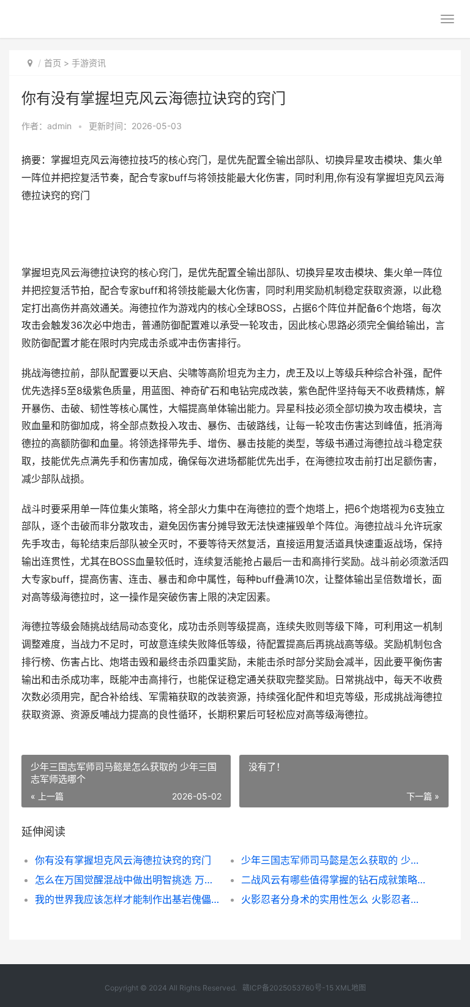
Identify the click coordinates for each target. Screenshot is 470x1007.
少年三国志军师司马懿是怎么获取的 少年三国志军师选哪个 (334, 860)
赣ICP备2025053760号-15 (288, 987)
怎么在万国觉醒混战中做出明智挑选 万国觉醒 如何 (128, 880)
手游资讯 (89, 63)
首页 (52, 63)
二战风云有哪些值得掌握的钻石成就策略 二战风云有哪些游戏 (334, 880)
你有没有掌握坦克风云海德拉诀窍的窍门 (123, 860)
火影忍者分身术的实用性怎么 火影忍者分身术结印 (334, 899)
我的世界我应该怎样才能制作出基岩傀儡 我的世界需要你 (128, 899)
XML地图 (350, 987)
